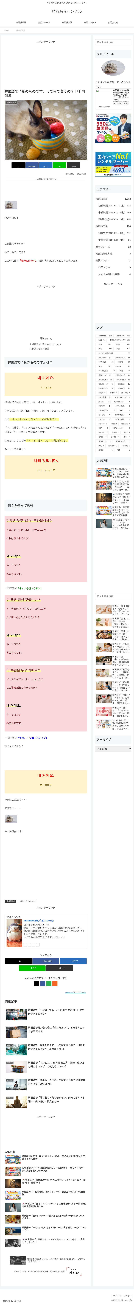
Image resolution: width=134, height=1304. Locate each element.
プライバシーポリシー (122, 1296)
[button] (73, 165)
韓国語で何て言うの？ (27, 901)
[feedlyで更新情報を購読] (33, 944)
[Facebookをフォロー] (29, 944)
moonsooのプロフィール (39, 920)
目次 (42, 338)
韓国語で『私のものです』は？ (47, 344)
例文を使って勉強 (40, 348)
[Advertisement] (46, 66)
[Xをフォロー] (25, 944)
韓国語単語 (11, 901)
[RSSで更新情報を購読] (38, 944)
